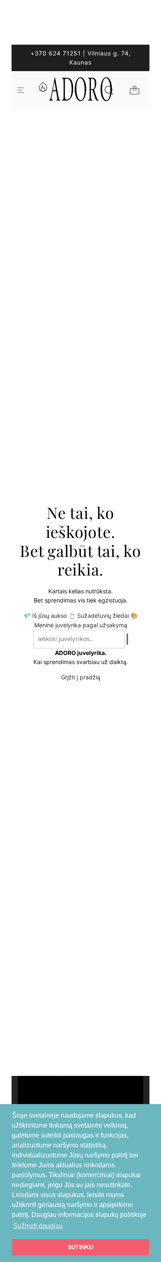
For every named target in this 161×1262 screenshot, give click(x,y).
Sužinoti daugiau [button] (38, 1225)
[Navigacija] (21, 90)
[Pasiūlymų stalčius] (42, 90)
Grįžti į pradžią (80, 677)
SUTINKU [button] (80, 1247)
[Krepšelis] (134, 90)
